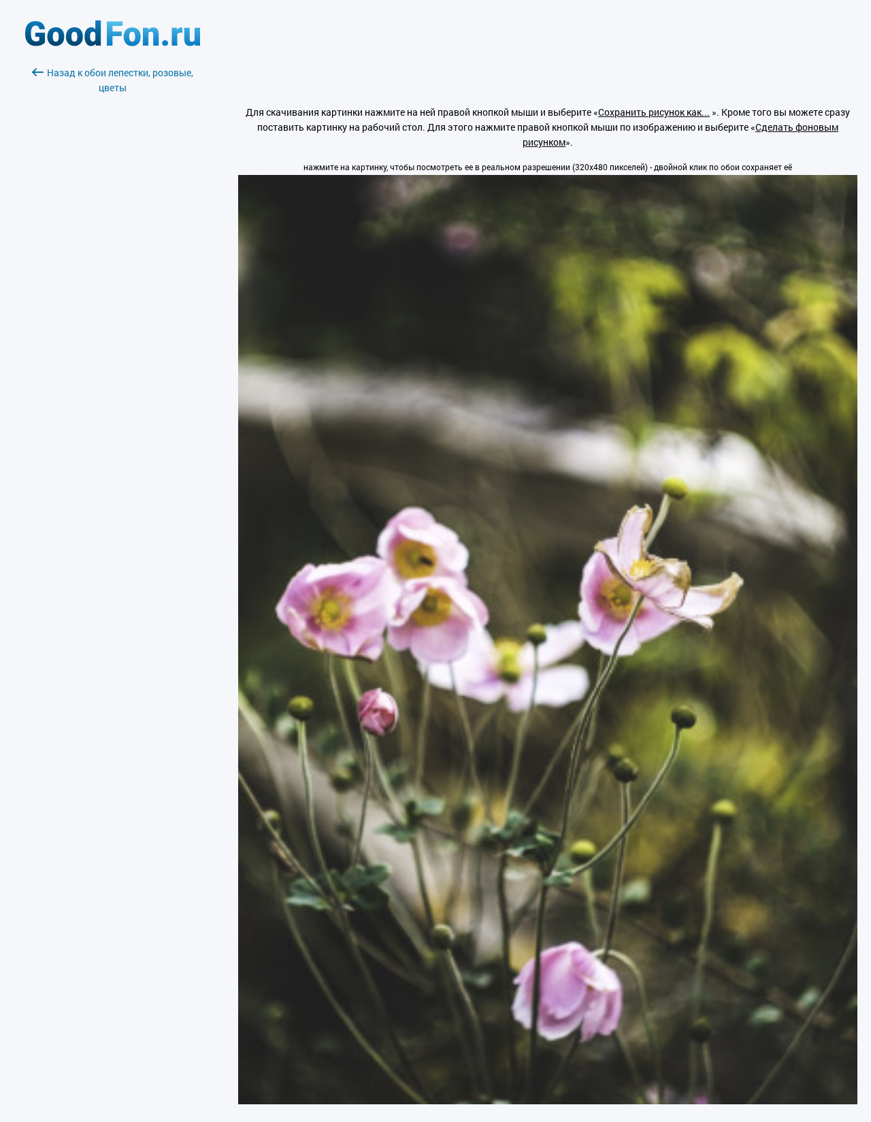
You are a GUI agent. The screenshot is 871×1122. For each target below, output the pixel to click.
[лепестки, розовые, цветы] (547, 1100)
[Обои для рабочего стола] (112, 42)
